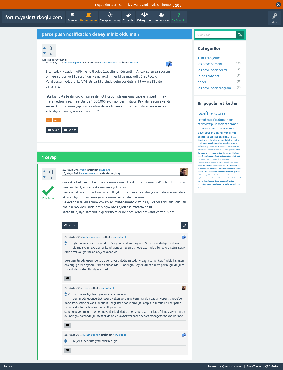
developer (212, 153)
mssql (205, 146)
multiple (231, 137)
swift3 (220, 114)
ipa (239, 172)
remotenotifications (212, 119)
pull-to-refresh (216, 159)
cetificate (201, 175)
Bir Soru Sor (179, 20)
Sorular (72, 20)
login (237, 153)
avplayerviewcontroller (206, 178)
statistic (215, 184)
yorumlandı (119, 237)
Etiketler (128, 20)
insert (200, 159)
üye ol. (178, 4)
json (228, 128)
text (204, 165)
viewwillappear (208, 181)
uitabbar (207, 172)
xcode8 (200, 172)
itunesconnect (207, 128)
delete (217, 181)
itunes (217, 136)
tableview (204, 124)
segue (206, 143)
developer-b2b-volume (232, 169)
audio (200, 187)
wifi (218, 150)
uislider (232, 181)
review (236, 140)
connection (202, 184)
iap (206, 175)
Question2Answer (232, 366)
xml (210, 146)
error (233, 132)
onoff (226, 181)
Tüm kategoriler (209, 58)
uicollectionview (204, 150)
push (211, 136)
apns (56, 120)
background (220, 140)
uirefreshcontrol (231, 162)
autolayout (236, 156)
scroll (206, 156)
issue (222, 181)
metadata (225, 159)
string (200, 165)
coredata (226, 178)
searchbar (232, 146)
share (208, 165)
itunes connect (208, 76)
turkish (232, 178)
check (229, 175)
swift (203, 113)
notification (235, 165)
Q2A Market (272, 366)
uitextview (209, 140)
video (200, 146)
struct (200, 140)
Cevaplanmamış (110, 20)
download (223, 143)
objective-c (206, 159)
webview (213, 143)
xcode (221, 128)
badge (228, 165)
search (214, 150)
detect (221, 169)
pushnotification (222, 124)
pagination (227, 156)
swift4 (226, 132)
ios (48, 120)
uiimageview (230, 150)
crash (200, 143)
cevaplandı (105, 169)
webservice (221, 153)
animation (233, 143)
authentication (217, 175)
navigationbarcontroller (231, 184)
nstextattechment (220, 146)
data (222, 150)
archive (200, 181)
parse (238, 150)
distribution (221, 165)
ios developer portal (212, 70)
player (209, 184)
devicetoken (203, 153)
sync (225, 175)
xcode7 (200, 156)
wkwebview (205, 169)
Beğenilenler (88, 20)
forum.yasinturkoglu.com (33, 17)
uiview (229, 140)
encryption (214, 169)
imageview (221, 162)
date (233, 153)
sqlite (224, 137)
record (238, 178)
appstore (203, 136)
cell (221, 156)
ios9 (238, 146)
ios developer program (214, 88)
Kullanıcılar (161, 20)
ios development (73, 62)
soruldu (134, 62)
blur (210, 175)
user (219, 184)
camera (228, 153)
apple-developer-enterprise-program (224, 172)
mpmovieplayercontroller (207, 162)
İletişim (8, 366)
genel (202, 82)
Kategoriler (144, 20)
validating (219, 178)
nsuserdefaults (214, 156)
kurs (199, 169)
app (235, 124)
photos (213, 165)
